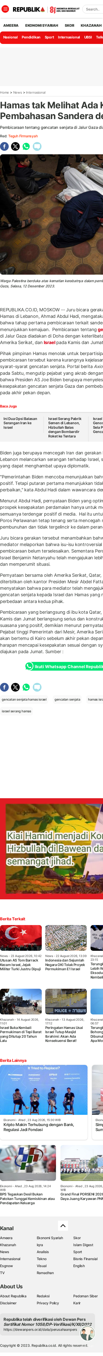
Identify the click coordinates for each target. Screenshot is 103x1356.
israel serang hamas (16, 711)
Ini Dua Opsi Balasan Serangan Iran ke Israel (20, 422)
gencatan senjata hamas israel (24, 699)
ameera (10, 25)
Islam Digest (83, 1245)
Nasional (10, 37)
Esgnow (6, 1266)
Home (4, 92)
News (17, 92)
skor (69, 25)
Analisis (43, 1252)
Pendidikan (31, 37)
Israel (49, 342)
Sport (49, 37)
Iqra (40, 1245)
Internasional (69, 37)
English (79, 1266)
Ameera (6, 1238)
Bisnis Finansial (85, 1259)
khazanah (91, 25)
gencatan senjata (67, 699)
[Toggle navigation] (5, 9)
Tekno (41, 1259)
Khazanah (8, 1245)
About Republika (13, 1296)
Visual (41, 1266)
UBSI (88, 37)
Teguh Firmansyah (23, 136)
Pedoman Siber (85, 1296)
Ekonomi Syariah (41, 25)
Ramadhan (45, 1273)
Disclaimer (8, 1303)
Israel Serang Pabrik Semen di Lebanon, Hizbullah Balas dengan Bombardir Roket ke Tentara (65, 427)
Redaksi (43, 1296)
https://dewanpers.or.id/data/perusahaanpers (40, 1329)
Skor (76, 1238)
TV (2, 1273)
